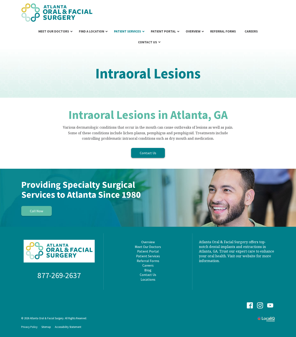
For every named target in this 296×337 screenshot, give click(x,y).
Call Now (36, 211)
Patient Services (148, 256)
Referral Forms (148, 261)
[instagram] (260, 305)
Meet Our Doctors (148, 247)
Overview (148, 242)
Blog (147, 270)
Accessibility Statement (68, 327)
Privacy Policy (29, 327)
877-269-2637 (59, 275)
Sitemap (46, 327)
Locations (148, 279)
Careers (148, 265)
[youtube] (270, 305)
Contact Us (148, 153)
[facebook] (249, 305)
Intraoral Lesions (148, 73)
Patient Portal (148, 251)
